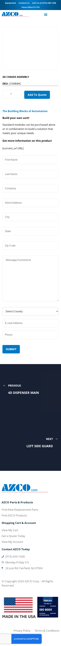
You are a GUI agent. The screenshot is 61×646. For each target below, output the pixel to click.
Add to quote (37, 95)
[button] (45, 14)
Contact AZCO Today (16, 549)
